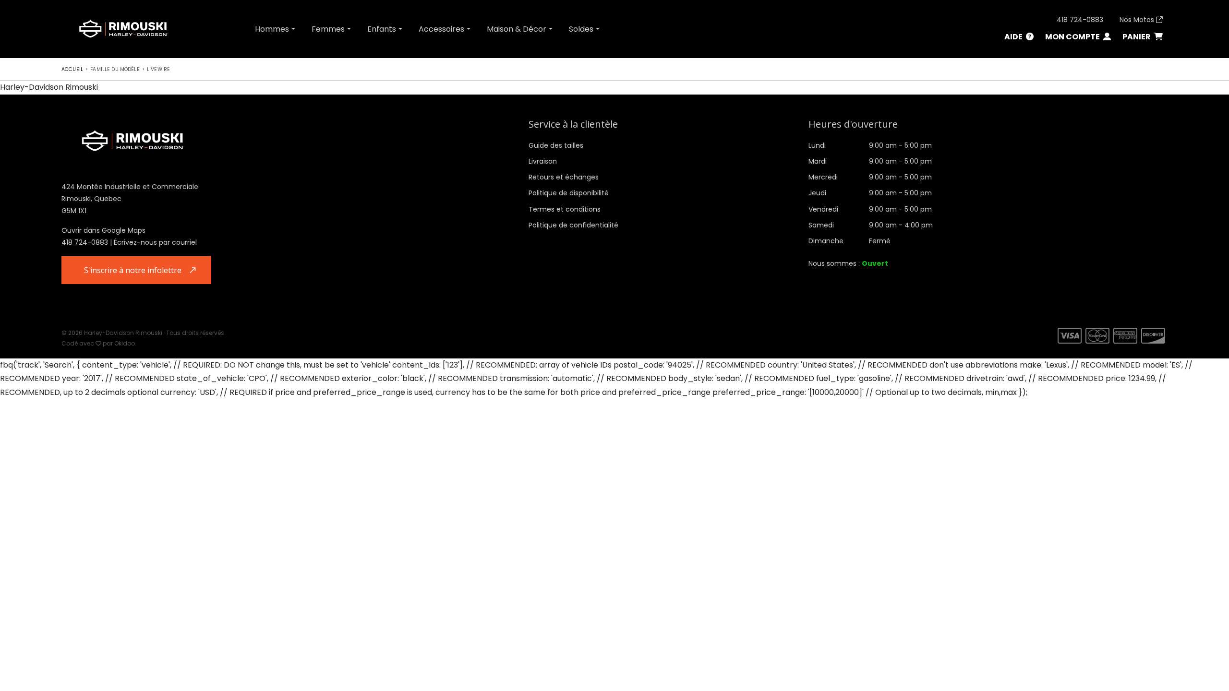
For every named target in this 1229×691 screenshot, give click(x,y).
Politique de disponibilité (569, 193)
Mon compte (1073, 36)
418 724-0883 (1080, 19)
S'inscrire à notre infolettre (132, 270)
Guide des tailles (556, 145)
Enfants (381, 29)
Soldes (581, 29)
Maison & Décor (516, 29)
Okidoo (124, 343)
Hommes (272, 29)
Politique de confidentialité (573, 225)
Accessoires (441, 29)
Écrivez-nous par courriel (155, 242)
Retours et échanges (564, 177)
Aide (1014, 36)
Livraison (543, 161)
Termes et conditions (565, 209)
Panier (1137, 36)
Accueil (72, 69)
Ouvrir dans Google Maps (103, 230)
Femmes (328, 29)
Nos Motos (1138, 19)
